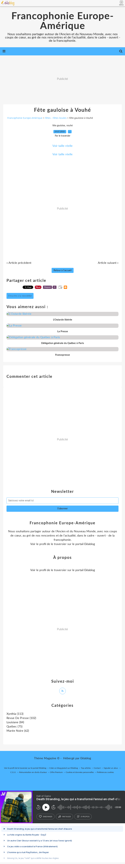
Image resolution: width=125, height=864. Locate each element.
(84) (15, 722)
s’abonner (47, 817)
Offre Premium (56, 772)
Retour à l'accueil (63, 270)
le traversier (59, 544)
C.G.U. (13, 772)
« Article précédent (19, 262)
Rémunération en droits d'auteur (33, 772)
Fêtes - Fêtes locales (56, 117)
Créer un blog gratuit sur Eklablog (63, 768)
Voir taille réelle (62, 146)
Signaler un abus (111, 768)
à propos (85, 817)
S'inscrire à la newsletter (20, 296)
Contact (97, 768)
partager (66, 817)
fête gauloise (58, 125)
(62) (18, 730)
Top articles (86, 768)
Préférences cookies (105, 772)
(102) (21, 718)
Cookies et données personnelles (80, 772)
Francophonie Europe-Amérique (62, 21)
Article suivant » (108, 262)
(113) (15, 713)
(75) (14, 726)
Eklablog (85, 758)
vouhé (69, 125)
